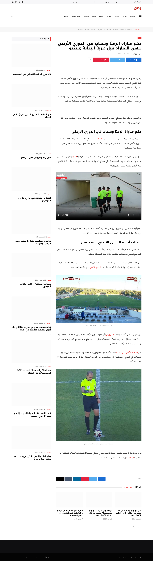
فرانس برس (111, 334)
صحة (94, 16)
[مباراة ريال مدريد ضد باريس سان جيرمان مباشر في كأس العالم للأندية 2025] (99, 499)
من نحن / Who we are (104, 2)
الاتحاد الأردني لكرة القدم (127, 352)
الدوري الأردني (95, 267)
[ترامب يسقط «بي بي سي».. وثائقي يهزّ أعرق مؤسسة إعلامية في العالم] (31, 308)
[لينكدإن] (149, 84)
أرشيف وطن (129, 29)
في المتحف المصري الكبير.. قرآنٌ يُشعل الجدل (32, 116)
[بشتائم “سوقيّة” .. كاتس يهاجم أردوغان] (31, 265)
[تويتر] (149, 78)
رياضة (124, 29)
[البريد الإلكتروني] (149, 96)
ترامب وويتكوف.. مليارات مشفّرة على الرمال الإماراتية (33, 242)
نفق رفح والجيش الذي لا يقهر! (35, 157)
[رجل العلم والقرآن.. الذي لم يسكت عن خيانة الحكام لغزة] (31, 437)
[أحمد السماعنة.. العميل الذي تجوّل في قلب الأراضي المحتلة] (31, 394)
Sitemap (115, 2)
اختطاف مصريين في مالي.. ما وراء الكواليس (34, 199)
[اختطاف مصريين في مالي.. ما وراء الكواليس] (31, 179)
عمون (74, 156)
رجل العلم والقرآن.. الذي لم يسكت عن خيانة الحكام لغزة (32, 457)
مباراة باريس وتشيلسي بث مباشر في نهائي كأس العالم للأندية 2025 (128, 513)
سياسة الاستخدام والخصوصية (78, 2)
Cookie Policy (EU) (92, 2)
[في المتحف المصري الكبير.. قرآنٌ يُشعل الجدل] (31, 95)
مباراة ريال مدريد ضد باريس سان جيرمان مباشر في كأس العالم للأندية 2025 (100, 513)
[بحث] (13, 16)
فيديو (101, 16)
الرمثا (100, 138)
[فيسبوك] (149, 73)
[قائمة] (140, 16)
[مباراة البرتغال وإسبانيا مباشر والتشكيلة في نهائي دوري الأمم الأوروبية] (69, 499)
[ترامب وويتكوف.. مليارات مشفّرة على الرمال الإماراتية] (31, 222)
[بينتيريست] (149, 90)
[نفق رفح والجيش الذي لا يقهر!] (31, 138)
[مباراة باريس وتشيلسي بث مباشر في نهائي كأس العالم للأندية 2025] (128, 499)
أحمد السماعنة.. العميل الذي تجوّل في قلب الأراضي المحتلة (32, 414)
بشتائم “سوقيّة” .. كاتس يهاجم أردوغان (35, 285)
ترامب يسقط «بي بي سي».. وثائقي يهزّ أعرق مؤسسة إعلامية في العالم (31, 328)
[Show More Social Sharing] (90, 60)
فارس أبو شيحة (135, 53)
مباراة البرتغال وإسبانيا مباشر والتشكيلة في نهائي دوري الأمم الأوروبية (70, 513)
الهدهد (116, 16)
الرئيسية (133, 16)
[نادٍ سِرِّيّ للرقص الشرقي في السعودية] (31, 55)
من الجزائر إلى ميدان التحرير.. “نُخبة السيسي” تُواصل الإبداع (34, 371)
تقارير (125, 16)
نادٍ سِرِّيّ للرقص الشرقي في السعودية (32, 74)
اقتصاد (86, 16)
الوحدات (130, 457)
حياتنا (109, 16)
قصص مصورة (76, 16)
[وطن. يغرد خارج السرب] (137, 9)
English (66, 16)
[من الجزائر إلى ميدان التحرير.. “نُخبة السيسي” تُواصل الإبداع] (31, 351)
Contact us (122, 2)
